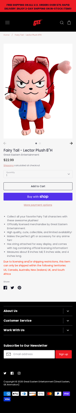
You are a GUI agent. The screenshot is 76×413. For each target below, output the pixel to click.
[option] (38, 91)
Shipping (9, 165)
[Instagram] (19, 373)
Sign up (63, 354)
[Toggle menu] (7, 22)
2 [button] (40, 143)
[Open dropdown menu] (67, 311)
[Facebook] (12, 373)
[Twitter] (4, 373)
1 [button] (36, 143)
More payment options (38, 205)
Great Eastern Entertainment (21, 155)
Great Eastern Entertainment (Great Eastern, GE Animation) (37, 383)
